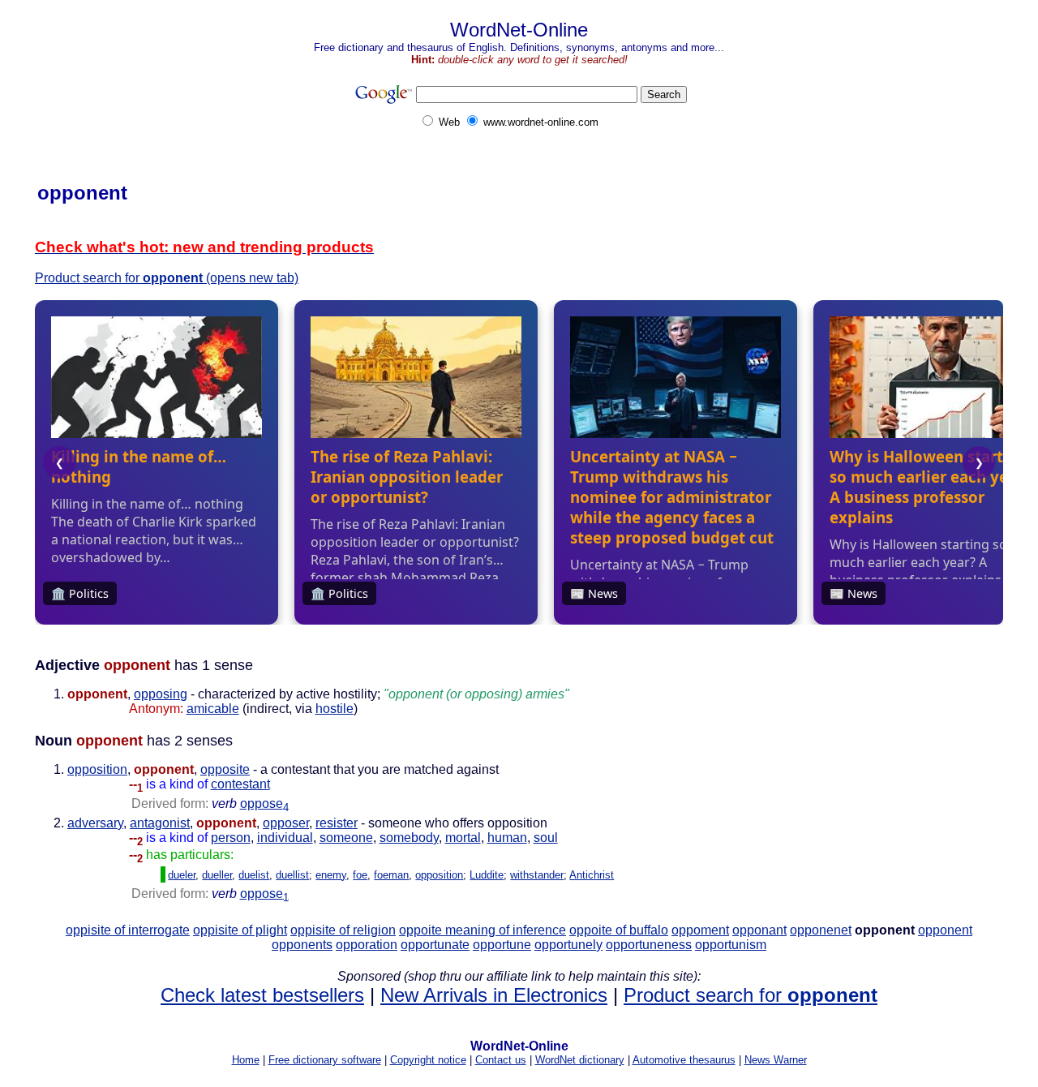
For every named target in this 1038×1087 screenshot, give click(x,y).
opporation (366, 945)
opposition (97, 769)
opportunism (730, 945)
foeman (391, 875)
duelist (253, 875)
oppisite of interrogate (128, 930)
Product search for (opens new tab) (166, 278)
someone (346, 837)
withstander (537, 875)
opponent (945, 930)
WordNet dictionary (579, 1060)
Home (246, 1060)
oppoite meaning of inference (482, 930)
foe (360, 875)
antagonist (160, 823)
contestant (240, 784)
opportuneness (649, 945)
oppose (264, 803)
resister (336, 823)
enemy (330, 875)
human (507, 837)
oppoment (700, 930)
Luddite (487, 875)
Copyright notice (428, 1060)
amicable (213, 708)
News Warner (775, 1060)
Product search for (750, 995)
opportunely (568, 945)
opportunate (435, 945)
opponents (302, 945)
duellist (292, 875)
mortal (463, 837)
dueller (217, 875)
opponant (759, 930)
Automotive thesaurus (684, 1060)
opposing (160, 694)
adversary (95, 823)
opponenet (820, 930)
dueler (181, 875)
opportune (502, 945)
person (231, 837)
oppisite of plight (240, 930)
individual (285, 837)
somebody (409, 837)
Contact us (500, 1060)
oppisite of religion (343, 930)
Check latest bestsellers (262, 995)
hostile (334, 708)
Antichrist (591, 875)
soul (546, 837)
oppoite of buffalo (618, 930)
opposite (225, 769)
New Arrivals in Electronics (493, 995)
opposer (286, 823)
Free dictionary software (324, 1060)
